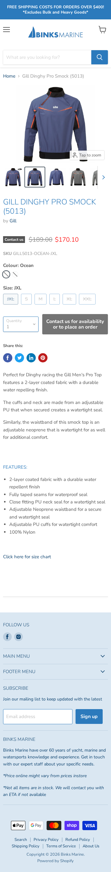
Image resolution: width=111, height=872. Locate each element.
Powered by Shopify (55, 861)
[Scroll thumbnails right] (102, 177)
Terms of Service (61, 846)
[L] (55, 306)
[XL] (70, 306)
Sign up (89, 716)
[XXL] (88, 306)
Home (9, 76)
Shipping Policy (25, 846)
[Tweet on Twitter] (19, 357)
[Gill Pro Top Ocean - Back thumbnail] (56, 177)
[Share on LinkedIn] (31, 357)
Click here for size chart (27, 557)
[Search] (99, 57)
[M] (41, 306)
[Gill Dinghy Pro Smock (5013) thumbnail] (13, 177)
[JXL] (11, 306)
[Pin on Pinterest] (42, 357)
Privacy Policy (46, 839)
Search (20, 839)
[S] (27, 306)
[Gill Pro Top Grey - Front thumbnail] (78, 177)
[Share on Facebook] (7, 357)
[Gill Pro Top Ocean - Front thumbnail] (35, 177)
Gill (13, 221)
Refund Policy (77, 839)
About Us (91, 846)
